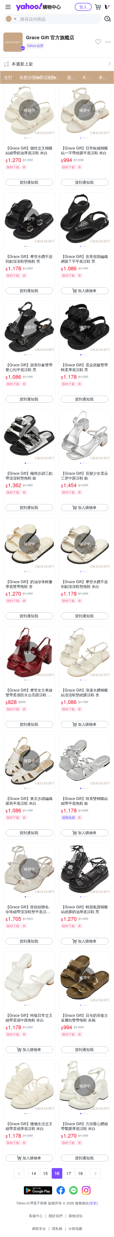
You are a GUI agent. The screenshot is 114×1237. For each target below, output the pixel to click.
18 (80, 1173)
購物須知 (75, 1215)
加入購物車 (87, 290)
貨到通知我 (29, 182)
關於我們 (56, 1215)
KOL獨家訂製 (89, 77)
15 (45, 1173)
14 (33, 1173)
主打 (8, 77)
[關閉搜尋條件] (15, 18)
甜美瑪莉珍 (73, 77)
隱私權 (57, 1228)
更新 (93, 1202)
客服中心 (36, 1215)
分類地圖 (75, 1228)
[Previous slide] (6, 110)
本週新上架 (22, 64)
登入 (83, 7)
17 (68, 1173)
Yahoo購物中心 (38, 7)
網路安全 (39, 1228)
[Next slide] (51, 110)
